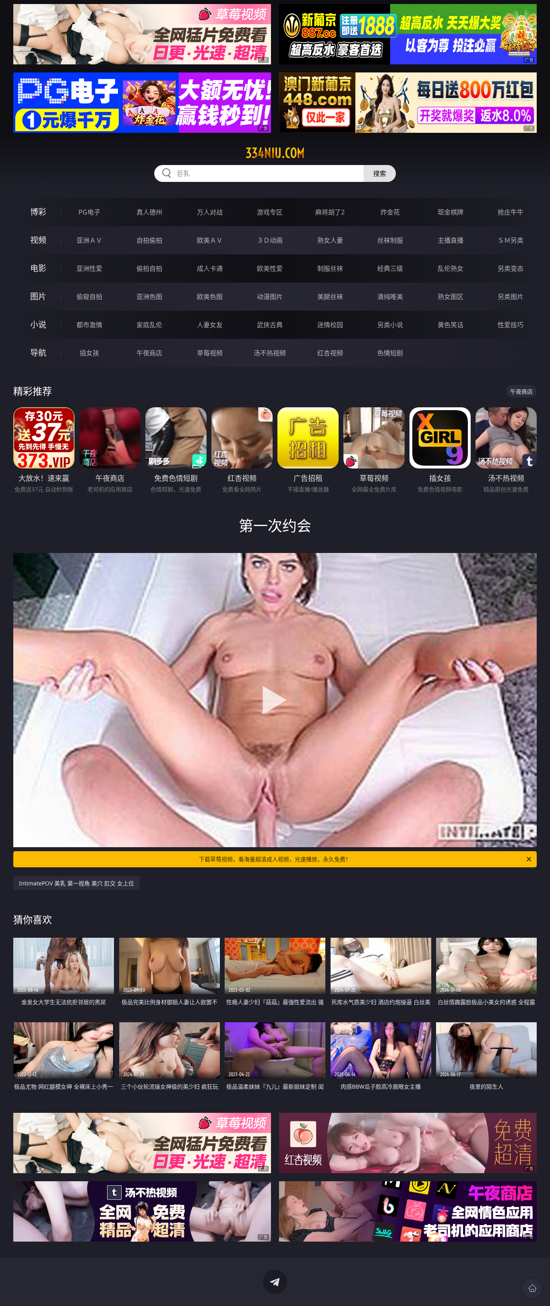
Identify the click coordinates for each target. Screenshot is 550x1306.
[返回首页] (532, 1288)
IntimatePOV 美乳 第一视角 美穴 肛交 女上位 (76, 883)
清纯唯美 (390, 296)
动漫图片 (270, 296)
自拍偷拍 (149, 240)
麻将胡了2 (330, 212)
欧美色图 (210, 296)
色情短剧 (390, 353)
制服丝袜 (330, 268)
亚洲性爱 (89, 268)
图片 (38, 296)
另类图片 (510, 296)
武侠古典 (270, 324)
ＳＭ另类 (510, 240)
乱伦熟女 (450, 268)
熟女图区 (450, 296)
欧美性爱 (270, 268)
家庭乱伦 (149, 324)
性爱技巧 (510, 324)
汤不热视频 (270, 353)
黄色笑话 (450, 324)
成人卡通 (210, 268)
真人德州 (149, 212)
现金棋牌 (450, 212)
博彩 (38, 211)
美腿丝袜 (330, 296)
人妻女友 (210, 324)
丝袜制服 (390, 240)
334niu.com (275, 153)
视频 (38, 240)
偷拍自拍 (149, 268)
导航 (38, 352)
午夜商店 (149, 353)
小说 (38, 324)
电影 (38, 268)
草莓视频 (210, 353)
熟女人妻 (330, 240)
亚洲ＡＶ (89, 240)
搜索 (379, 173)
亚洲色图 (149, 296)
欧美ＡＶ (210, 240)
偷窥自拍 (89, 296)
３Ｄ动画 (270, 240)
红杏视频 (330, 353)
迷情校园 (330, 324)
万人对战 (210, 212)
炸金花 (390, 212)
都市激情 (89, 324)
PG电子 (89, 212)
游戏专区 (270, 212)
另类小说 (390, 324)
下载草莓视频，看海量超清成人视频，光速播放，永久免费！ (275, 859)
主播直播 (450, 240)
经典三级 (390, 268)
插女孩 (89, 353)
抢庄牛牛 (510, 212)
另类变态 (510, 268)
